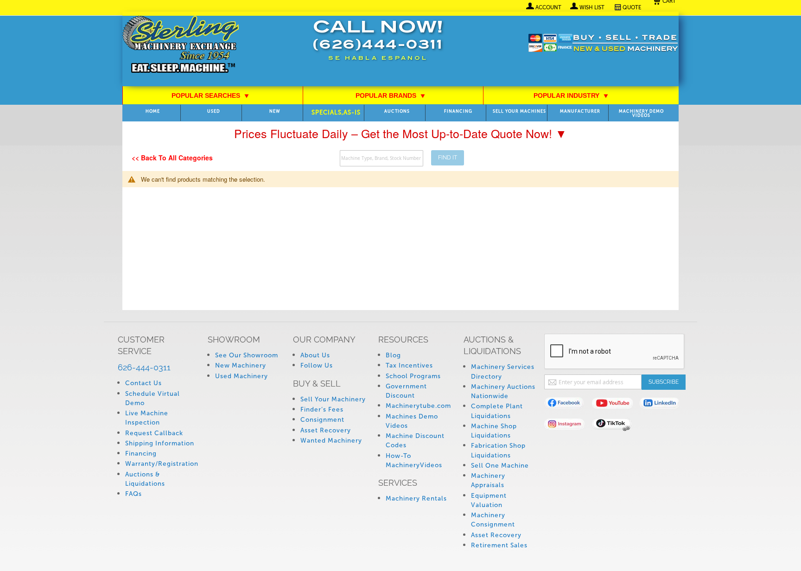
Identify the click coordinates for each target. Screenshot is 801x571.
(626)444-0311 (377, 45)
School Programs (413, 376)
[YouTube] (616, 404)
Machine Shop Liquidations (494, 430)
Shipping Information (159, 443)
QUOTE (632, 7)
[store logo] (180, 45)
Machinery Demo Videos (641, 113)
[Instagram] (568, 425)
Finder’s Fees (321, 409)
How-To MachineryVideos (414, 460)
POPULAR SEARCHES (210, 95)
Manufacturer (580, 111)
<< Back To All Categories (172, 157)
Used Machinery (241, 376)
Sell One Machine (500, 465)
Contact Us (143, 383)
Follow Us (316, 365)
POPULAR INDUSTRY (571, 95)
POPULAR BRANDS (391, 95)
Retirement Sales (499, 545)
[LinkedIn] (663, 404)
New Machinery (240, 365)
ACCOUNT (548, 7)
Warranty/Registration (161, 464)
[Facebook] (568, 404)
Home (153, 111)
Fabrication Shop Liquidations (498, 450)
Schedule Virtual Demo (152, 398)
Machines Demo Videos (412, 421)
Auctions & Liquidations (145, 479)
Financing (458, 111)
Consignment (322, 420)
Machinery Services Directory (502, 371)
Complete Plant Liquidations (497, 410)
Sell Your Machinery (333, 399)
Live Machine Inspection (146, 417)
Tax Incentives (409, 365)
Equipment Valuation (489, 500)
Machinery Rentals (416, 498)
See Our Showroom (246, 355)
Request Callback (154, 433)
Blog (393, 355)
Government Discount (406, 391)
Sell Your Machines (519, 111)
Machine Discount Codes (415, 440)
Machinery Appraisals (488, 480)
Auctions (397, 111)
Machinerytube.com (418, 406)
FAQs (133, 494)
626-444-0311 (144, 367)
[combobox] (381, 158)
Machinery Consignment (493, 519)
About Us (315, 355)
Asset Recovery (325, 430)
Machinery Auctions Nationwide (503, 391)
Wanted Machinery (331, 440)
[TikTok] (616, 425)
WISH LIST (591, 7)
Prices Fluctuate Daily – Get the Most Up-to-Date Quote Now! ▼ (400, 133)
